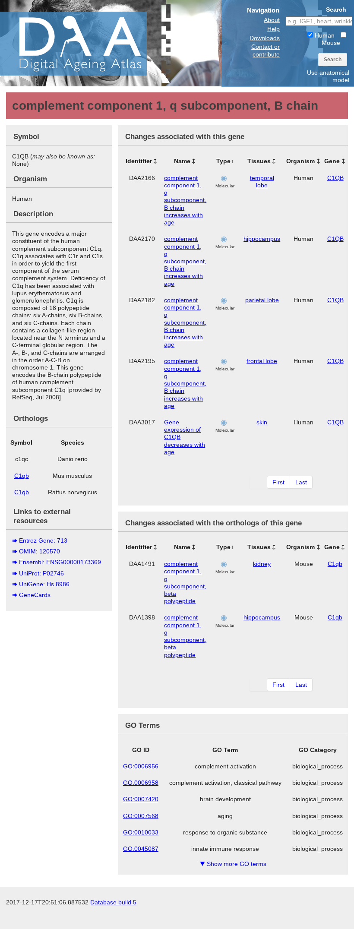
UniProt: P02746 (41, 573)
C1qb (21, 475)
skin (261, 422)
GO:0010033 (140, 832)
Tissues (259, 161)
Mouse (331, 42)
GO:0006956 (140, 766)
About (272, 19)
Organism (300, 161)
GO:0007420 (140, 799)
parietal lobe (262, 300)
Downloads (265, 38)
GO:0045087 (140, 848)
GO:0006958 (140, 782)
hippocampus (261, 238)
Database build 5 (113, 902)
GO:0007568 (140, 815)
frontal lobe (262, 360)
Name (182, 161)
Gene (332, 161)
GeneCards (35, 594)
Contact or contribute (265, 50)
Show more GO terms (233, 863)
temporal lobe (262, 181)
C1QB (335, 177)
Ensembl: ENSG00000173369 (60, 562)
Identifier (139, 161)
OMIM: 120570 (39, 551)
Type (223, 161)
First (278, 482)
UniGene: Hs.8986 (44, 584)
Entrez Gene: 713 (43, 540)
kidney (262, 563)
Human (324, 35)
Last (301, 482)
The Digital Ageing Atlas (86, 43)
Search (332, 60)
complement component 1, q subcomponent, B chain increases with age (185, 200)
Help (273, 28)
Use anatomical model (328, 76)
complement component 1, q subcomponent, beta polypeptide (185, 582)
